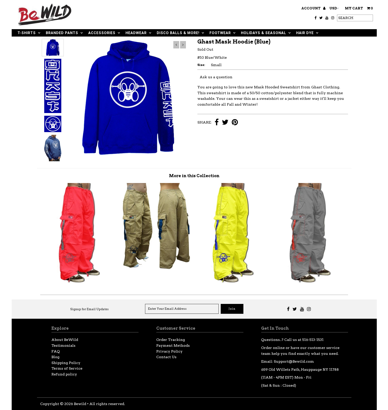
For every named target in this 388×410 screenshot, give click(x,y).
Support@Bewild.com (294, 361)
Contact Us (166, 357)
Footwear (220, 33)
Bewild (80, 404)
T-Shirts (27, 33)
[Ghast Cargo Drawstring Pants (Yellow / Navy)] (233, 283)
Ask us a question (216, 77)
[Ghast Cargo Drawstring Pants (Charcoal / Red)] (310, 283)
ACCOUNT (311, 8)
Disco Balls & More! (178, 33)
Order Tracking (170, 340)
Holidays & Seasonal (263, 33)
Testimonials (63, 345)
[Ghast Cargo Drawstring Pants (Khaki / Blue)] (155, 268)
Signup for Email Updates (89, 309)
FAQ (55, 351)
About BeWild (64, 340)
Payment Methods (173, 345)
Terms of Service (66, 368)
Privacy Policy (169, 351)
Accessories (101, 33)
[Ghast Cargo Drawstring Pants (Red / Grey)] (79, 283)
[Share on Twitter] (225, 122)
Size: (201, 65)
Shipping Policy (65, 363)
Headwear (136, 33)
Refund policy (64, 374)
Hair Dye (305, 33)
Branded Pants (62, 33)
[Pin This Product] (235, 122)
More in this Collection (194, 175)
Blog (55, 357)
